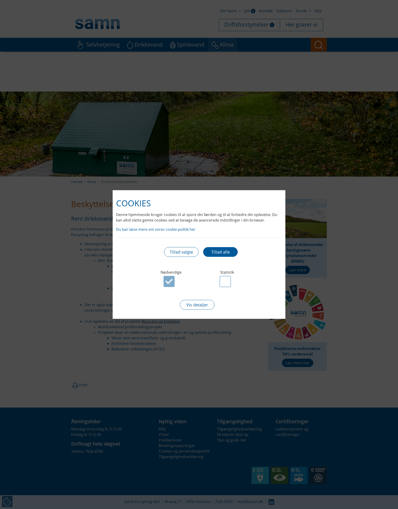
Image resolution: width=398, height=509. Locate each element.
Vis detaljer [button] (197, 305)
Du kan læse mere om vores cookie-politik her (156, 229)
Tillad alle (220, 252)
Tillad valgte (181, 252)
